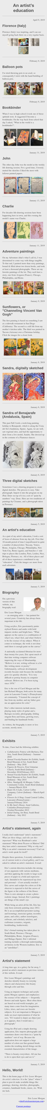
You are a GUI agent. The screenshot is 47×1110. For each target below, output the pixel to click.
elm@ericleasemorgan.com (32, 1101)
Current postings (23, 1106)
